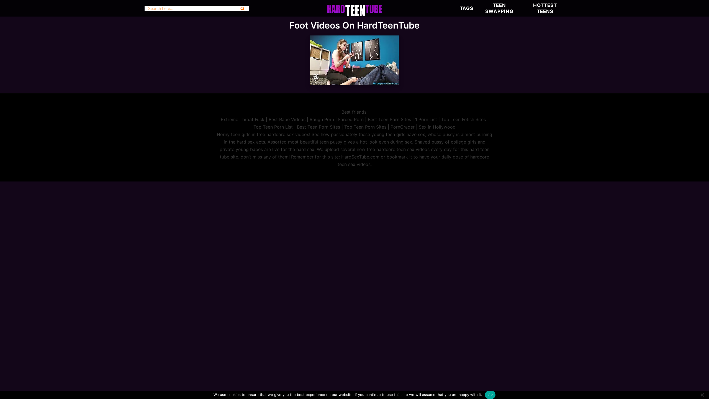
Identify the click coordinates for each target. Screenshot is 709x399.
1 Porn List (426, 119)
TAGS (466, 8)
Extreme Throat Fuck (242, 119)
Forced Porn (351, 119)
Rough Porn (322, 119)
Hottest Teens (545, 8)
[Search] (242, 8)
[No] (702, 395)
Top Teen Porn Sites (365, 127)
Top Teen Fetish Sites (463, 119)
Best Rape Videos (287, 119)
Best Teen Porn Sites (389, 119)
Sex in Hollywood (437, 127)
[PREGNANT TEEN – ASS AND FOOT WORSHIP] (354, 83)
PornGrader (403, 127)
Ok (490, 395)
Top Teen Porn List (273, 127)
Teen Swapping (499, 8)
